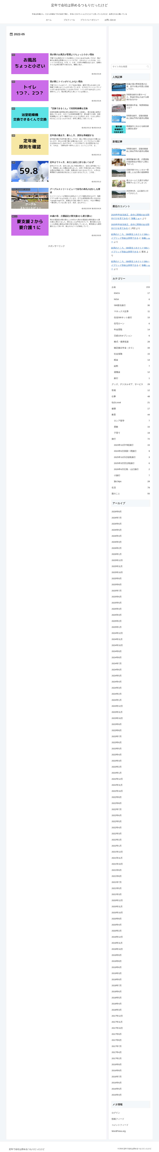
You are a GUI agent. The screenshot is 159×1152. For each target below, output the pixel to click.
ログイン (116, 1113)
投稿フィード (118, 1119)
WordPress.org (119, 1131)
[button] (148, 66)
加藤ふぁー (136, 218)
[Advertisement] (56, 43)
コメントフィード (120, 1125)
